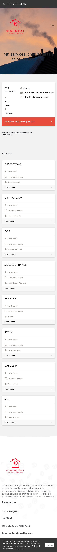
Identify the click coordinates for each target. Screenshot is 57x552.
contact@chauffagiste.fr (20, 533)
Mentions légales (10, 511)
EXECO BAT (10, 298)
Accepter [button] (50, 545)
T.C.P (7, 231)
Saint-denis (7, 103)
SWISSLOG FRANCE (15, 265)
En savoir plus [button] (19, 549)
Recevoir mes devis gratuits (20, 121)
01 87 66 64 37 (17, 4)
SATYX (8, 332)
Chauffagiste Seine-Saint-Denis (39, 92)
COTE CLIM (10, 365)
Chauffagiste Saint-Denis (36, 97)
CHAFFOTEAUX (13, 164)
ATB (6, 399)
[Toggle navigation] (52, 26)
